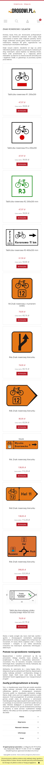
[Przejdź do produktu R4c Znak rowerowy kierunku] (22, 447)
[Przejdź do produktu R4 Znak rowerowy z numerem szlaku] (22, 288)
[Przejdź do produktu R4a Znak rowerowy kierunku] (22, 342)
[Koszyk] (38, 21)
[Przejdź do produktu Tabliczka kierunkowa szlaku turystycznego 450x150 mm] (22, 597)
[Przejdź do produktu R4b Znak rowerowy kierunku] (22, 395)
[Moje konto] (27, 21)
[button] (5, 21)
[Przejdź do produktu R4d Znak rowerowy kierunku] (22, 495)
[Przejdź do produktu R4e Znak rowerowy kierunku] (22, 546)
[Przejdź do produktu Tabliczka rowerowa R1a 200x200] (22, 132)
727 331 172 (30, 749)
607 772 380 (22, 749)
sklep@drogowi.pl (11, 751)
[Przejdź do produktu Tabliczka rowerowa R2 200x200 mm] (22, 186)
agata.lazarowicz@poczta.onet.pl (28, 751)
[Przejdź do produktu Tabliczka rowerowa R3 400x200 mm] (22, 237)
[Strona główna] (22, 11)
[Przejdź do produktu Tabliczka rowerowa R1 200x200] (22, 79)
